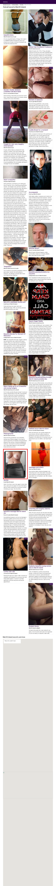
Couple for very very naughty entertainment (14, 145)
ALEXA (6, 480)
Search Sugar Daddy (36, 321)
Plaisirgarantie (8, 433)
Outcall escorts (6, 4)
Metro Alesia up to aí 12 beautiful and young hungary (15, 387)
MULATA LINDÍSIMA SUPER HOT (15, 302)
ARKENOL (5, 2)
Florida (21, 4)
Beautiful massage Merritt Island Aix (15, 512)
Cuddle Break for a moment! (38, 130)
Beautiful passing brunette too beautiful (39, 273)
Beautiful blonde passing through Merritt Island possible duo (40, 378)
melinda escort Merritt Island (38, 428)
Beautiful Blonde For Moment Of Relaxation (14, 335)
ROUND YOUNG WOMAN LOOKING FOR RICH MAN (12, 90)
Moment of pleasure (36, 100)
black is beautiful (9, 180)
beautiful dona (8, 35)
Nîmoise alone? (34, 248)
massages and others (36, 467)
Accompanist (33, 192)
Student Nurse (34, 626)
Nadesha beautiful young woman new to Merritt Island (40, 567)
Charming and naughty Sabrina (39, 508)
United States (15, 4)
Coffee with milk (9, 571)
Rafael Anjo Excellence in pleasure (40, 47)
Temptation (7, 266)
